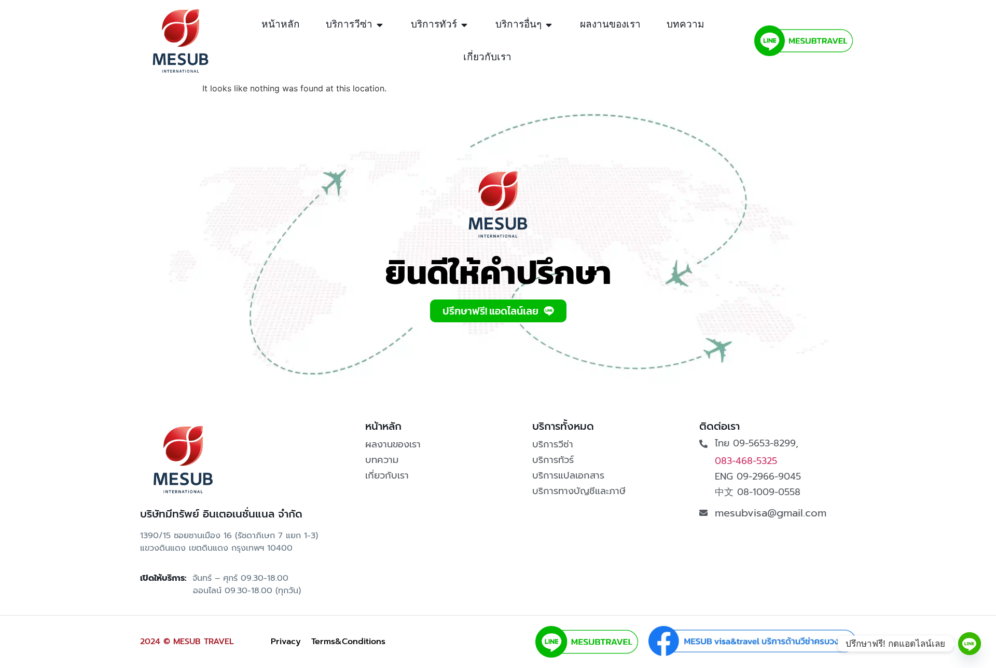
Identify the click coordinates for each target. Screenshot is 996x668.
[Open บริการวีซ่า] (380, 24)
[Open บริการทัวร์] (464, 24)
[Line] (969, 643)
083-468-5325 (746, 461)
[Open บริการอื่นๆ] (549, 24)
